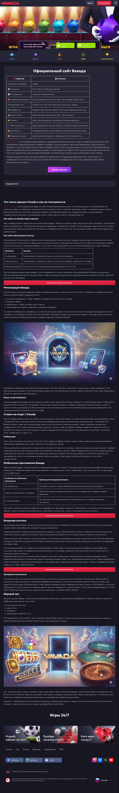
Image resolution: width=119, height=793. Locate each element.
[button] (116, 28)
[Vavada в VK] (100, 760)
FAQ (61, 749)
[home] (10, 3)
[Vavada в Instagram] (94, 760)
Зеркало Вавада (10, 206)
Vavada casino (12, 142)
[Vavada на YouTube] (111, 760)
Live (17, 749)
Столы (26, 749)
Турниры (36, 749)
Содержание (50, 749)
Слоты (9, 749)
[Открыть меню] (115, 3)
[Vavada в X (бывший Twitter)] (105, 760)
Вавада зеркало (59, 169)
